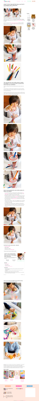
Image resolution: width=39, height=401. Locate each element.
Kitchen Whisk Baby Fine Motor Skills (9, 301)
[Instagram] (30, 1)
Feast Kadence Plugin (18, 400)
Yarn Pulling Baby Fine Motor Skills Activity (9, 321)
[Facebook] (27, 1)
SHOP (22, 1)
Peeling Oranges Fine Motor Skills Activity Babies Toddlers (12, 341)
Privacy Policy (24, 400)
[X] (29, 1)
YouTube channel (20, 20)
